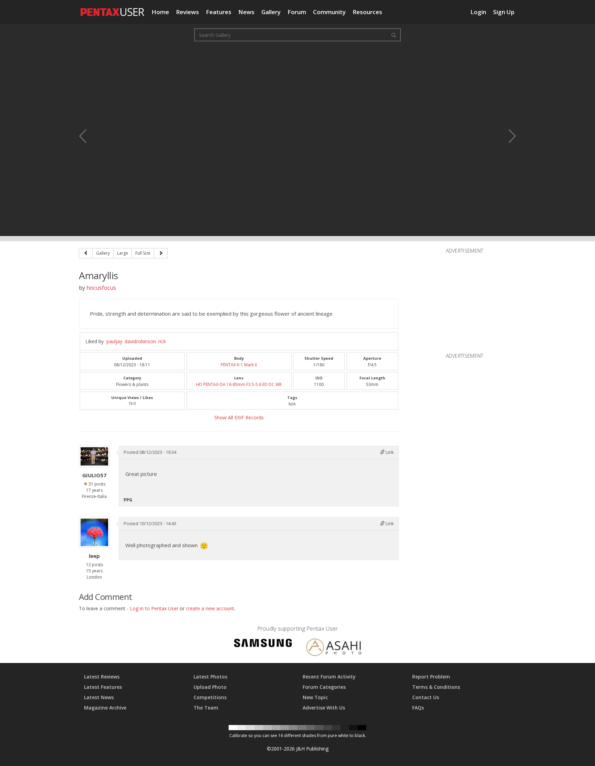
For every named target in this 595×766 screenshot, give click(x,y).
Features (218, 12)
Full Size (142, 253)
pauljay (114, 341)
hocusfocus (101, 288)
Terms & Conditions (436, 687)
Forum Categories (324, 687)
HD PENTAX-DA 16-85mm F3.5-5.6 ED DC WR (239, 384)
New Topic (315, 697)
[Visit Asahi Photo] (333, 648)
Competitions (210, 697)
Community (329, 12)
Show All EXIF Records (239, 417)
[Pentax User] (113, 8)
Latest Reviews (101, 676)
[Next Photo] (507, 136)
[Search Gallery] (393, 34)
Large (122, 253)
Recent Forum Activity (329, 676)
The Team (206, 707)
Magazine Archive (105, 707)
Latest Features (103, 687)
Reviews (187, 12)
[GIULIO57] (94, 456)
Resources (367, 12)
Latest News (99, 697)
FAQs (418, 707)
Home (160, 12)
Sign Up (503, 12)
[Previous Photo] (87, 136)
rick (162, 341)
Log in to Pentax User (154, 608)
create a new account (210, 608)
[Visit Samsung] (263, 644)
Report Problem (431, 676)
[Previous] (86, 253)
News (246, 12)
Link (389, 452)
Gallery (271, 12)
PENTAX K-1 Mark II (239, 365)
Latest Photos (210, 676)
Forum (297, 12)
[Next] (161, 253)
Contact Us (425, 697)
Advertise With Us (324, 707)
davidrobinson (140, 341)
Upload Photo (210, 687)
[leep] (94, 532)
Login (478, 12)
